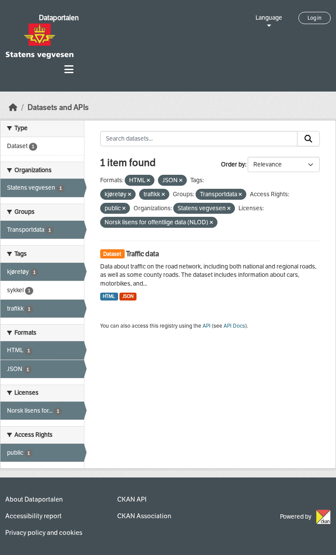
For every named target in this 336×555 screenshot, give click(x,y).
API (206, 326)
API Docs (234, 326)
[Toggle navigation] (69, 69)
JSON (127, 296)
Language (269, 17)
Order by (233, 164)
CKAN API (132, 499)
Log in (315, 18)
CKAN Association (144, 516)
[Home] (13, 107)
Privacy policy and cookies (43, 533)
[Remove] (148, 181)
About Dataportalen (34, 499)
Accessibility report (33, 516)
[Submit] (308, 139)
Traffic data (142, 254)
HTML (109, 296)
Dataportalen (59, 18)
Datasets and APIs (58, 107)
